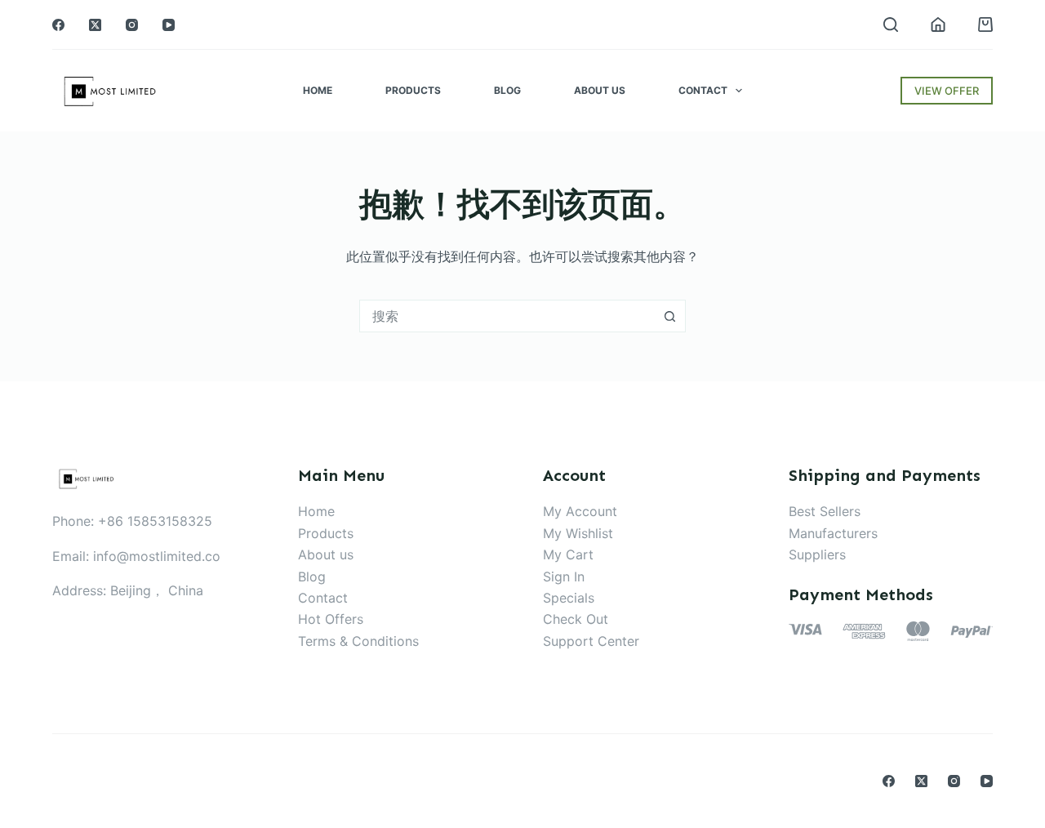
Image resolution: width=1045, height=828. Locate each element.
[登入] (938, 24)
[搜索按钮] (669, 316)
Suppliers (817, 554)
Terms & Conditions (358, 641)
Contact (702, 90)
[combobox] (507, 316)
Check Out (575, 619)
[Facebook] (58, 25)
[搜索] (890, 24)
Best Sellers (824, 511)
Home (317, 90)
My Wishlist (578, 533)
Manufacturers (833, 533)
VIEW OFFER (946, 90)
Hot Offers (330, 619)
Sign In (564, 576)
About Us (599, 90)
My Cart (568, 554)
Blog (507, 90)
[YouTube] (168, 25)
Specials (568, 598)
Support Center (591, 641)
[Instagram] (132, 25)
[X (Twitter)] (95, 25)
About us (326, 554)
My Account (580, 511)
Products (413, 90)
